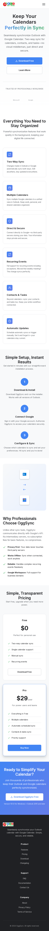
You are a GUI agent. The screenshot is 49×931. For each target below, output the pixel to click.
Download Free (26, 61)
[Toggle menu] (43, 4)
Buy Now (24, 748)
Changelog (24, 863)
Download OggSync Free (26, 797)
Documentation (24, 883)
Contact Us (24, 887)
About (24, 903)
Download (24, 859)
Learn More (24, 70)
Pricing (24, 854)
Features (24, 850)
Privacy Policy (24, 907)
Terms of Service (24, 912)
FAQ (24, 878)
